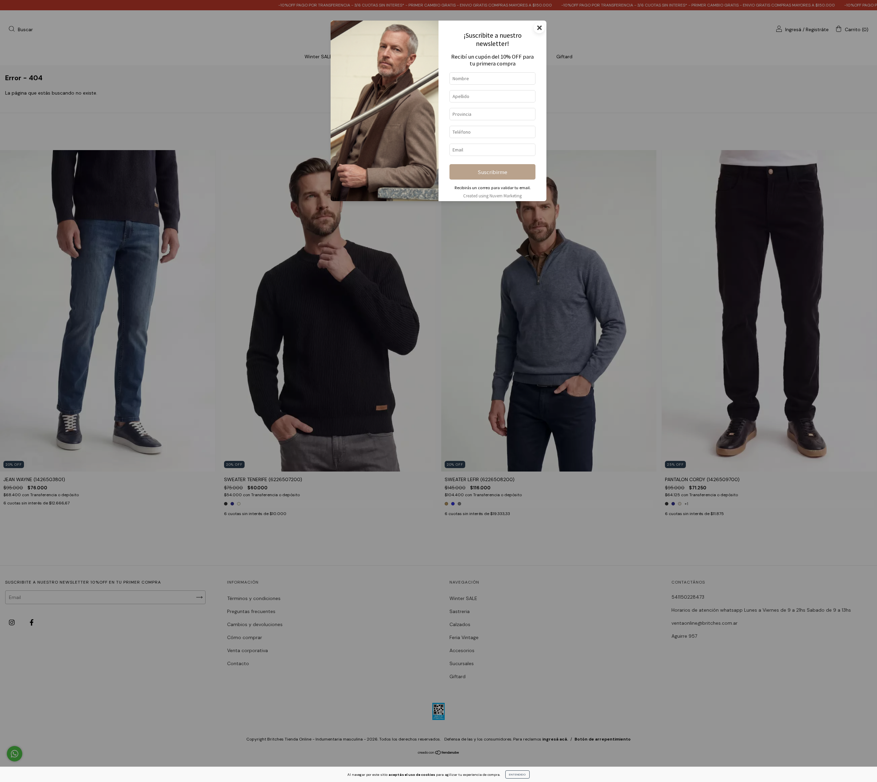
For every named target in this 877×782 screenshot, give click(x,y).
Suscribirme (492, 172)
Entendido (517, 774)
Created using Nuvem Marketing (492, 195)
